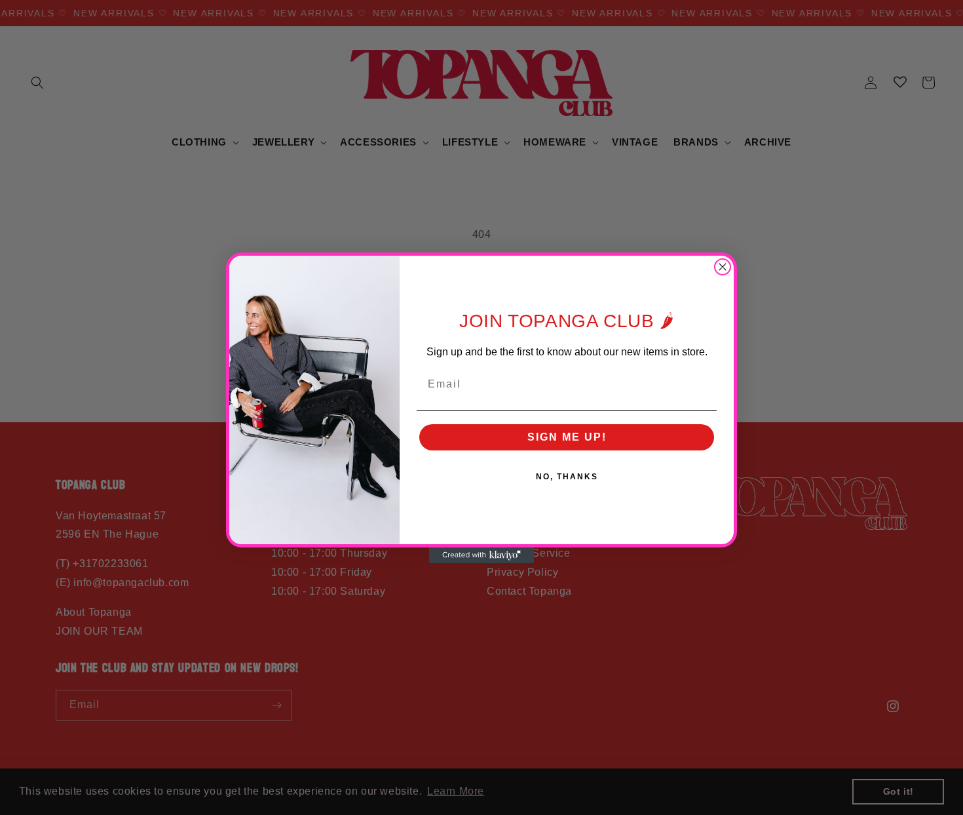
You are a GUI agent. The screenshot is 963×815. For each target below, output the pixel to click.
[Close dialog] (722, 267)
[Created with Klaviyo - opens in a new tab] (481, 555)
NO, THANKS (567, 476)
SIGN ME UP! (567, 437)
